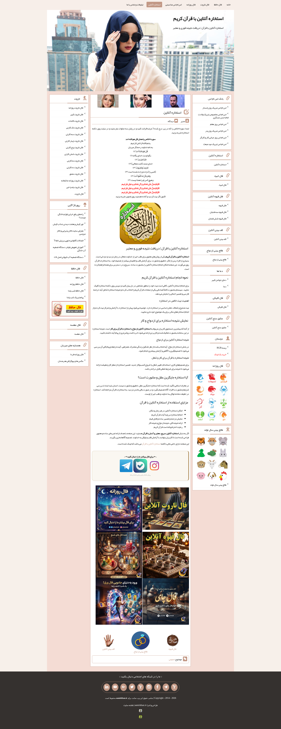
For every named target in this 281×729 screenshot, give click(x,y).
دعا (224, 286)
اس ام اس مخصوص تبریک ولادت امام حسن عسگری (213, 116)
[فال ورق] (119, 602)
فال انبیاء (222, 185)
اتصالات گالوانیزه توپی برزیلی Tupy (68, 240)
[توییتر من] (132, 687)
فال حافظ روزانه (76, 284)
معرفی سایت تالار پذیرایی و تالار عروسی (71, 232)
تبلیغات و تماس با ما (135, 4)
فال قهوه (222, 205)
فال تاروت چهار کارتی (74, 140)
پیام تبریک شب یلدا (75, 297)
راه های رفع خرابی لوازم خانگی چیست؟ (72, 216)
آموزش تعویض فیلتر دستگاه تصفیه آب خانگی (69, 249)
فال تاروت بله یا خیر (74, 187)
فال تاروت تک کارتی (74, 127)
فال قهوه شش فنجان (217, 218)
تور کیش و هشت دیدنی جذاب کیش (68, 224)
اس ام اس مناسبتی (173, 4)
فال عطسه (78, 334)
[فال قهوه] (165, 556)
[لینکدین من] (106, 687)
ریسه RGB (221, 347)
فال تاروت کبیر (76, 114)
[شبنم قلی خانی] (108, 101)
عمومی (172, 659)
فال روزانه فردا (76, 354)
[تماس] (140, 687)
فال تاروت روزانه (76, 107)
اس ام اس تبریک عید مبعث (214, 144)
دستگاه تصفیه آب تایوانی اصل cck (68, 257)
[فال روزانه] (119, 509)
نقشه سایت (128, 705)
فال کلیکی (222, 307)
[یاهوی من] (174, 687)
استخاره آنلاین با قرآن (151, 443)
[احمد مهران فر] (174, 101)
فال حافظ (218, 4)
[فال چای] (165, 602)
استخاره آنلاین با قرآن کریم (198, 18)
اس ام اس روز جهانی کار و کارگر (213, 137)
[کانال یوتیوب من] (115, 687)
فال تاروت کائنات (75, 121)
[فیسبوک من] (157, 687)
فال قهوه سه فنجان (218, 212)
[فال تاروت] (165, 509)
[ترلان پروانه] (141, 101)
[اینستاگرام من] (149, 687)
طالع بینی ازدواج (219, 259)
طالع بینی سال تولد (218, 485)
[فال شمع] (119, 556)
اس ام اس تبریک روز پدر (215, 131)
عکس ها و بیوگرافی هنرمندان (70, 361)
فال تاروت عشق (76, 174)
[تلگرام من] (166, 687)
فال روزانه (191, 4)
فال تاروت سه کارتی (74, 134)
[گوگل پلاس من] (123, 687)
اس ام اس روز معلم (218, 124)
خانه (229, 4)
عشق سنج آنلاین (219, 327)
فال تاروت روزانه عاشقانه (72, 180)
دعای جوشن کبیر (219, 279)
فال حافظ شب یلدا (75, 290)
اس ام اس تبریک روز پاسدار (214, 107)
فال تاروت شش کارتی (73, 154)
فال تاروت (204, 4)
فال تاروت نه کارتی (75, 160)
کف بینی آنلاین (220, 239)
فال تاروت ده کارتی (75, 167)
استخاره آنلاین (154, 4)
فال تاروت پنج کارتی (74, 147)
